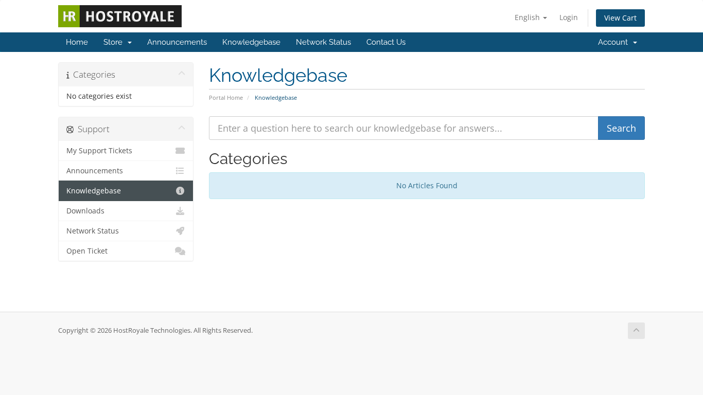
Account (615, 42)
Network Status (323, 42)
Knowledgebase (251, 42)
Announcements (177, 42)
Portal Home (226, 97)
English (528, 17)
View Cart (620, 18)
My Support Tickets (99, 150)
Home (77, 42)
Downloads (85, 211)
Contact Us (386, 42)
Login (568, 17)
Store (115, 42)
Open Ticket (87, 251)
